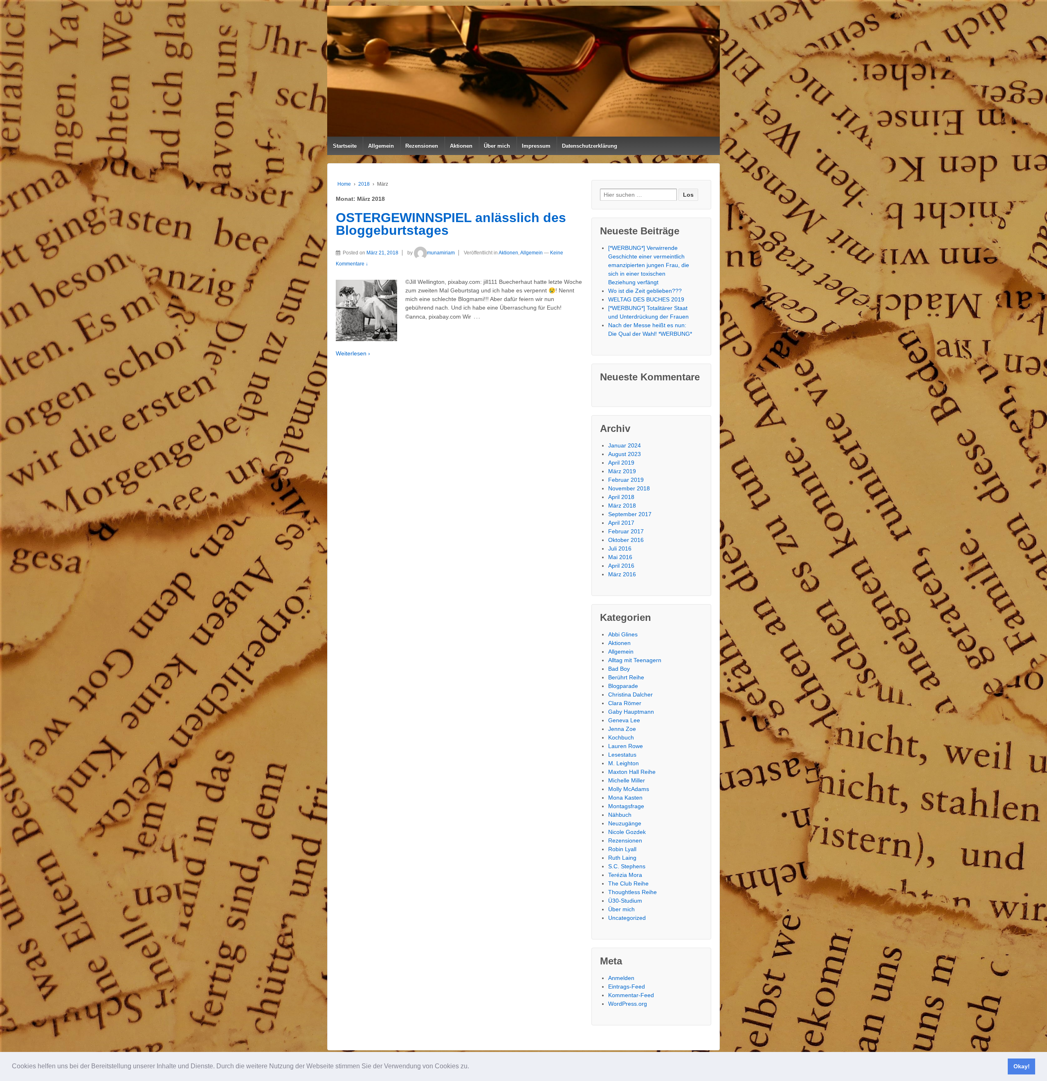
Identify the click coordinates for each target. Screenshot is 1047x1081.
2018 (364, 184)
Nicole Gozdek (627, 832)
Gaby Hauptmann (631, 711)
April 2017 (621, 522)
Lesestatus (622, 754)
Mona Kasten (625, 797)
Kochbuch (621, 737)
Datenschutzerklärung (589, 146)
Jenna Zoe (622, 729)
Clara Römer (624, 703)
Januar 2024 (624, 445)
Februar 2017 (626, 531)
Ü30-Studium (625, 900)
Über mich (497, 146)
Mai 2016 (620, 557)
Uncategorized (627, 918)
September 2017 (630, 514)
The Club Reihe (628, 883)
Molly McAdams (628, 789)
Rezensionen (421, 146)
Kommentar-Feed (631, 995)
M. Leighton (623, 763)
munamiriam (441, 253)
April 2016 (621, 565)
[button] (472, 1067)
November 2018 (629, 488)
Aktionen (461, 146)
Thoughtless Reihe (632, 892)
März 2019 (622, 471)
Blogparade (623, 686)
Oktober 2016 (626, 540)
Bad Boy (619, 668)
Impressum (536, 146)
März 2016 (622, 574)
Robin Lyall (622, 849)
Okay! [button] (1021, 1066)
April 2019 (621, 462)
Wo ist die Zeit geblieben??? (645, 291)
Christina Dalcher (630, 694)
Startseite (345, 146)
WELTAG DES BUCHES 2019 (646, 299)
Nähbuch (619, 814)
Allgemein (381, 146)
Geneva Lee (624, 720)
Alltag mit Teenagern (634, 660)
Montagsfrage (626, 806)
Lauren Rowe (625, 746)
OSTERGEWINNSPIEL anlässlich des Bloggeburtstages (451, 224)
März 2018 (622, 505)
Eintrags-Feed (626, 986)
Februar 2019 (626, 479)
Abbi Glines (623, 634)
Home (344, 184)
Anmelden (621, 978)
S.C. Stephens (626, 866)
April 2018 (621, 497)
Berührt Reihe (626, 677)
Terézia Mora (625, 875)
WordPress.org (627, 1003)
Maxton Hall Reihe (632, 772)
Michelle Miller (626, 780)
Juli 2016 (619, 548)
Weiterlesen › (353, 353)
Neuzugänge (624, 823)
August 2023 (624, 454)
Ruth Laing (622, 857)
